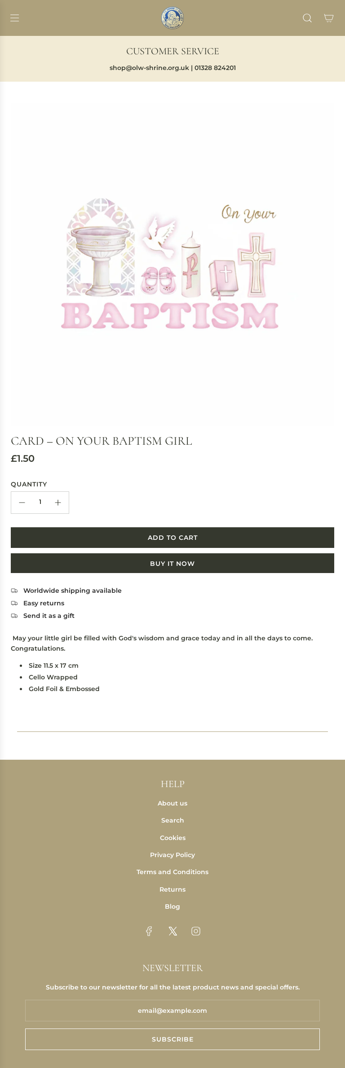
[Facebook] (149, 931)
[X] (172, 931)
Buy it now (172, 564)
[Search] (307, 18)
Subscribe (173, 1039)
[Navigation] (14, 18)
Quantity (29, 484)
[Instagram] (196, 931)
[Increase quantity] (58, 502)
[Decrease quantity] (22, 502)
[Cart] (329, 18)
